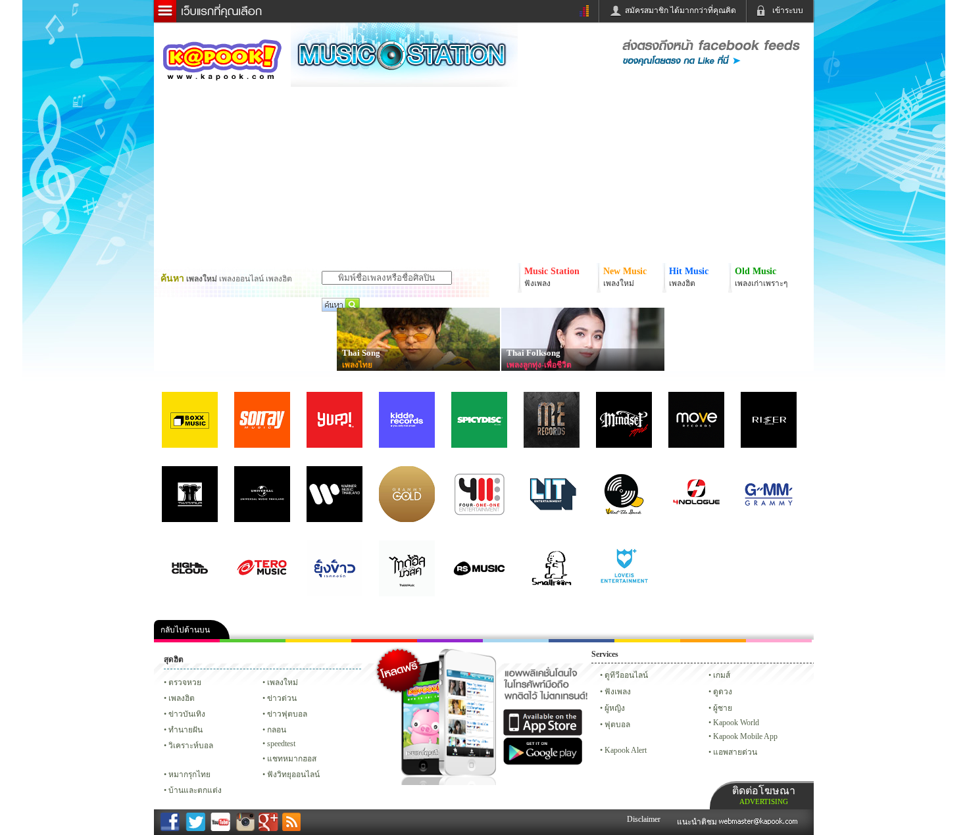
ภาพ (252, 640)
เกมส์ (721, 675)
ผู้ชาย (722, 708)
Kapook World (736, 722)
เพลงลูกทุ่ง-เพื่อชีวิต (539, 365)
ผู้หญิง (615, 708)
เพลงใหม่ (282, 682)
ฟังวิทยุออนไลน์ (293, 774)
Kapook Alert (626, 750)
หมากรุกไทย (713, 640)
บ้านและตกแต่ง (195, 790)
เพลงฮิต (181, 698)
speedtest (281, 743)
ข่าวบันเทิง (186, 714)
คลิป (187, 640)
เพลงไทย (357, 365)
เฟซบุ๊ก (384, 640)
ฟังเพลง (618, 691)
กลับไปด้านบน (185, 629)
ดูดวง (722, 691)
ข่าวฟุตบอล (287, 714)
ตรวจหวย (184, 682)
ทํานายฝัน (185, 729)
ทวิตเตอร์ (450, 640)
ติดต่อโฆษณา (763, 795)
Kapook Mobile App (745, 736)
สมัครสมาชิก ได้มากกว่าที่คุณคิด (680, 10)
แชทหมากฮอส (647, 640)
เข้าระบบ (787, 10)
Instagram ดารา (516, 640)
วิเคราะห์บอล (190, 745)
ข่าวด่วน (282, 698)
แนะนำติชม (698, 821)
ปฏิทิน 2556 (318, 640)
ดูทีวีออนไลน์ (626, 675)
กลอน (581, 640)
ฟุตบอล (617, 724)
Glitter (779, 640)
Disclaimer (643, 819)
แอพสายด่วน (735, 752)
